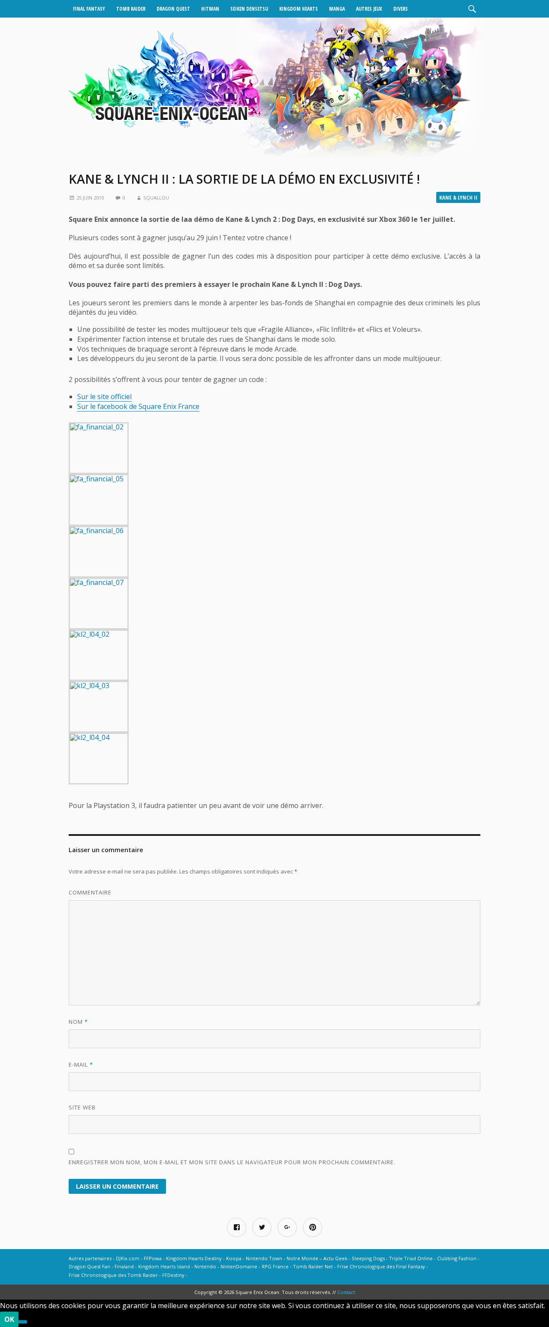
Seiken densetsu (249, 8)
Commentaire (90, 892)
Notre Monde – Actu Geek (317, 1258)
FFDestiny (173, 1275)
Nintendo (205, 1266)
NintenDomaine (238, 1266)
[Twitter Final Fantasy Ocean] (261, 1227)
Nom (78, 1022)
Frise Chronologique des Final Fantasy (381, 1266)
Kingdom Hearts (298, 8)
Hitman (210, 8)
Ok (9, 1319)
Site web (82, 1107)
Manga (337, 8)
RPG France (275, 1266)
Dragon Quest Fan (89, 1266)
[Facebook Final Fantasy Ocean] (236, 1227)
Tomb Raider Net (313, 1266)
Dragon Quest (173, 8)
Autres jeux (369, 8)
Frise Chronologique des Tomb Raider (113, 1275)
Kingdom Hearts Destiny (194, 1258)
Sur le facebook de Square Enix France (138, 406)
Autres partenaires (90, 1258)
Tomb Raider (130, 8)
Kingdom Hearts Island (164, 1266)
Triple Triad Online (411, 1258)
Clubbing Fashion (457, 1258)
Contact (346, 1292)
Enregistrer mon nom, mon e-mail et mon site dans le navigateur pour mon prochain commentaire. (232, 1162)
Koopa (233, 1258)
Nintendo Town (264, 1258)
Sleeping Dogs (368, 1258)
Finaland (124, 1266)
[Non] (22, 1322)
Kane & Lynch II (458, 197)
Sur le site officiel (104, 396)
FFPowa (153, 1258)
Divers (400, 8)
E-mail (81, 1064)
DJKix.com (127, 1258)
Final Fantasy (89, 8)
